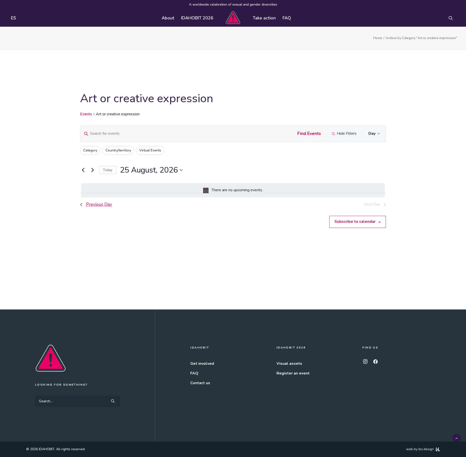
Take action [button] (264, 18)
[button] (453, 18)
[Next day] (92, 170)
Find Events (309, 133)
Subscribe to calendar (354, 221)
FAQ (287, 18)
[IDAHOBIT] (232, 18)
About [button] (168, 18)
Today (107, 170)
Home (377, 38)
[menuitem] (12, 18)
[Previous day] (83, 170)
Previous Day (99, 204)
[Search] (77, 401)
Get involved (202, 363)
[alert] (233, 190)
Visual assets (289, 363)
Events (86, 114)
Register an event (293, 373)
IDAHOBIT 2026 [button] (197, 18)
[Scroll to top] (456, 437)
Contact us (200, 383)
